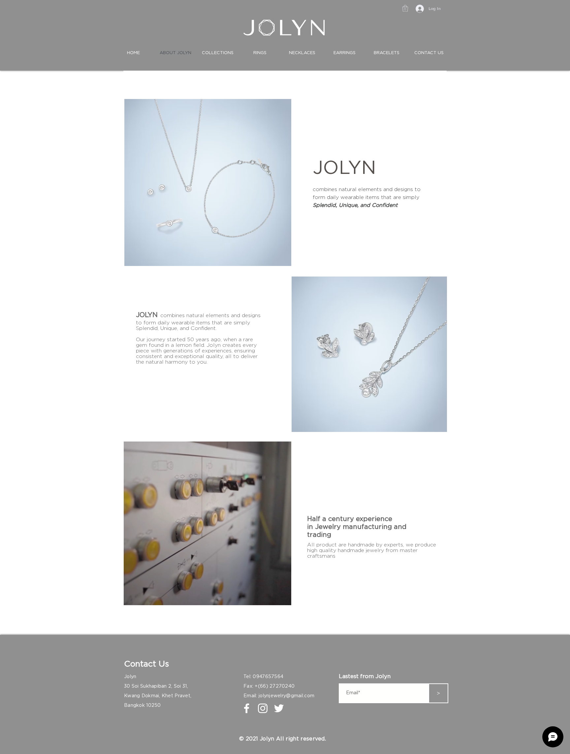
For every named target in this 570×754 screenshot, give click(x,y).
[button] (405, 8)
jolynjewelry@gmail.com (286, 696)
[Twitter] (278, 708)
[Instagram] (262, 708)
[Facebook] (246, 708)
